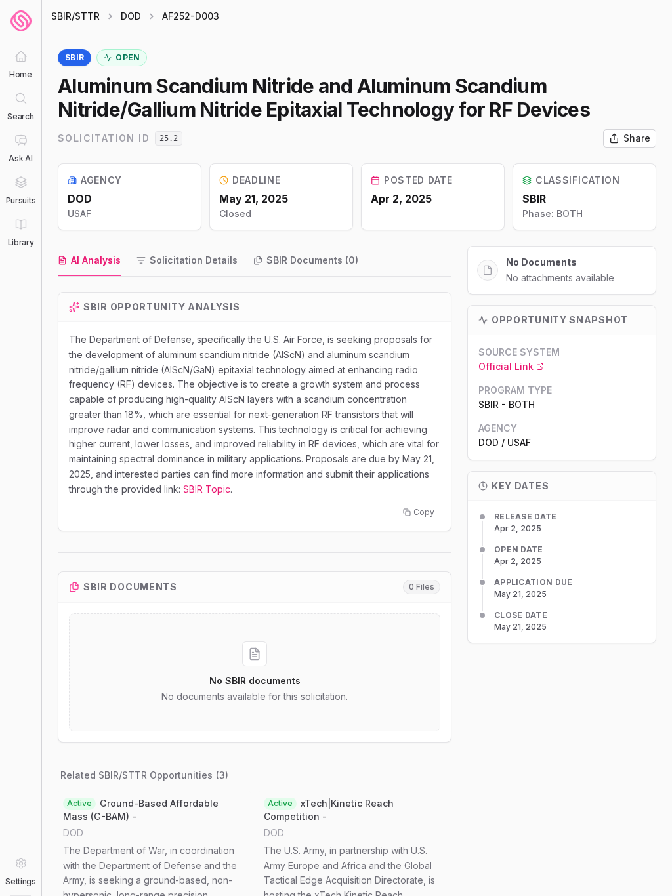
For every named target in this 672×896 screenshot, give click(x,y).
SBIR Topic (206, 489)
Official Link (506, 366)
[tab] (89, 261)
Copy (423, 512)
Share (636, 138)
